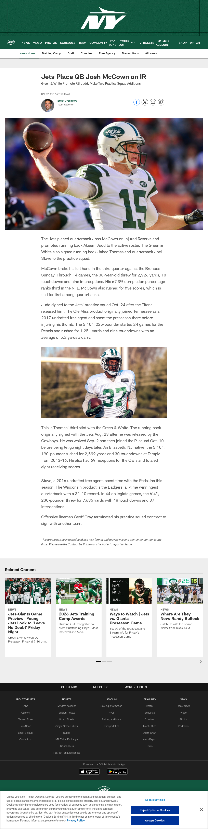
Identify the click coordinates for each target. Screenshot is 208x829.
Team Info (150, 699)
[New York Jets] (104, 790)
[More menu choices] (132, 42)
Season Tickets (66, 712)
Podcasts (183, 726)
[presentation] (201, 662)
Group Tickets (66, 719)
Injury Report (150, 739)
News (183, 699)
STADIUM (111, 699)
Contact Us (25, 739)
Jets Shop (25, 726)
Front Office (149, 726)
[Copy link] (161, 102)
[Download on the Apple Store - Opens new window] (89, 772)
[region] (104, 810)
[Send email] (153, 104)
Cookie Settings (155, 799)
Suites (66, 732)
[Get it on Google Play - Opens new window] (117, 774)
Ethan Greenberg (67, 100)
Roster (149, 705)
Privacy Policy (76, 820)
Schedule (150, 712)
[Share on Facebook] (136, 104)
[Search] (139, 42)
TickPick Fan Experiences (66, 752)
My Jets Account (66, 705)
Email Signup (25, 732)
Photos (183, 719)
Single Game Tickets (66, 726)
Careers (25, 712)
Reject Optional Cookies (155, 810)
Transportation (111, 726)
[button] (98, 661)
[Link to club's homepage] (10, 42)
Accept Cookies (155, 820)
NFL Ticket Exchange (66, 739)
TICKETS (67, 699)
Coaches (149, 719)
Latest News (183, 705)
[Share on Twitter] (145, 104)
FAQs (25, 705)
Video (183, 712)
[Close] (201, 809)
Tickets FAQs (67, 746)
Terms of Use (25, 719)
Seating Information (111, 705)
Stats (150, 746)
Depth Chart (149, 732)
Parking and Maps (111, 719)
